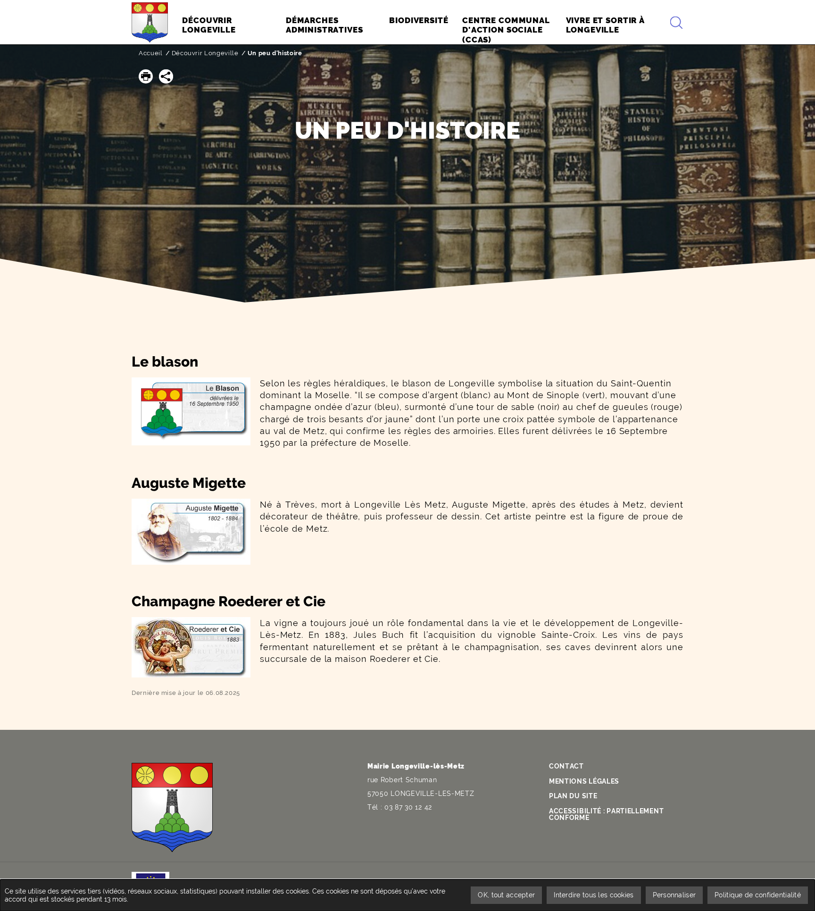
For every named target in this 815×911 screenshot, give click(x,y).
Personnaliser (674, 895)
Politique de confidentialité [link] (758, 895)
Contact (566, 766)
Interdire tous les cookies (593, 895)
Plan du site (573, 796)
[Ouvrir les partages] (166, 76)
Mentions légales (584, 781)
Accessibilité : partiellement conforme (606, 814)
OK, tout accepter (506, 895)
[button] (146, 76)
